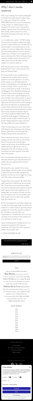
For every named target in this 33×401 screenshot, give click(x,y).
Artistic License (25, 244)
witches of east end (14, 301)
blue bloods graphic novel (19, 274)
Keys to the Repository (26, 281)
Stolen (14, 294)
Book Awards (16, 345)
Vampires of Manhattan (12, 298)
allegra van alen (9, 271)
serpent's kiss (9, 294)
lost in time (19, 284)
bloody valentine (23, 271)
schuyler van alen (25, 291)
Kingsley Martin (9, 283)
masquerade (24, 283)
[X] (16, 364)
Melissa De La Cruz (11, 286)
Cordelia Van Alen (12, 276)
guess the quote (25, 279)
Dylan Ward (23, 276)
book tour (26, 274)
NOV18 (29, 289)
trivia (14, 296)
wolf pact (22, 301)
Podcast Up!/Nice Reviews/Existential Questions (15, 240)
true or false (19, 296)
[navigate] (31, 1)
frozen (28, 277)
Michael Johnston (25, 286)
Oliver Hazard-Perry (7, 291)
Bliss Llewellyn (16, 271)
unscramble (26, 296)
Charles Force (5, 276)
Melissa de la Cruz (16, 1)
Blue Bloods (10, 274)
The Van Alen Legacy (8, 296)
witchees (24, 298)
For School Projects (16, 350)
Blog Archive (16, 352)
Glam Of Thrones (17, 279)
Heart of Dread (6, 281)
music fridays (25, 289)
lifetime (14, 283)
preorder (14, 291)
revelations (18, 291)
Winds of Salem (20, 298)
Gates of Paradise (8, 279)
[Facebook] (12, 364)
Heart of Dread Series (12, 281)
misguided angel (12, 289)
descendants (18, 276)
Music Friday (19, 289)
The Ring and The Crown (21, 294)
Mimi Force (6, 289)
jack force (19, 281)
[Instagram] (20, 364)
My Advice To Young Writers (16, 348)
